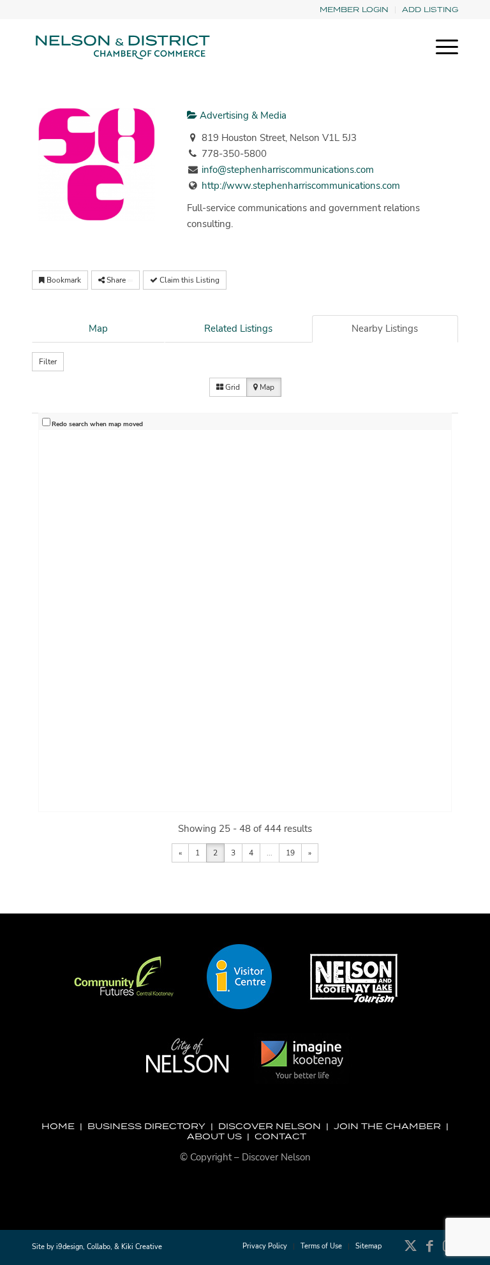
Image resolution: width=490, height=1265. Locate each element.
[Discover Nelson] (121, 47)
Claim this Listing (188, 280)
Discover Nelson (269, 1126)
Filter (48, 362)
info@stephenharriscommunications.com (288, 169)
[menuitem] (354, 9)
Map (98, 328)
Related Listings (238, 328)
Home (58, 1126)
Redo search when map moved (97, 424)
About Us (214, 1136)
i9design (69, 1247)
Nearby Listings (385, 328)
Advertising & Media (241, 115)
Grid (231, 387)
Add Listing (430, 9)
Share (116, 280)
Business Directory (146, 1126)
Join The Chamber (387, 1126)
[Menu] (440, 47)
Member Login (354, 9)
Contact (280, 1136)
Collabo (98, 1247)
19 (290, 853)
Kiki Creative (141, 1247)
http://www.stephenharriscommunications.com (301, 185)
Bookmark (63, 280)
